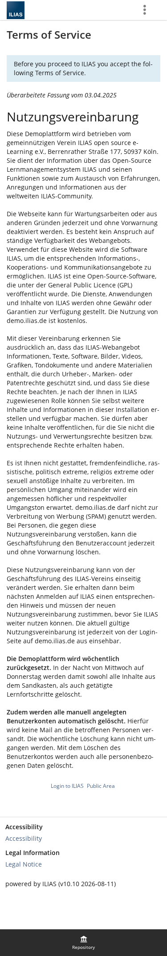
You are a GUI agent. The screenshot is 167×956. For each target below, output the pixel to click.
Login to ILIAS (67, 786)
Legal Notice (23, 864)
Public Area (101, 786)
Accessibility (23, 838)
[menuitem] (84, 942)
